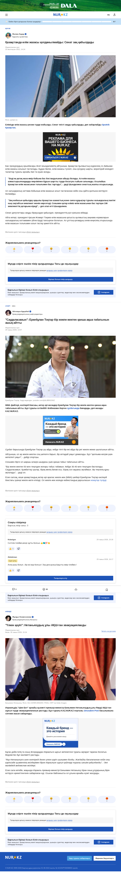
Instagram (105, 292)
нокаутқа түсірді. (99, 480)
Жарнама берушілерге (104, 858)
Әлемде (8, 611)
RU (108, 15)
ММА (13, 306)
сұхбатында (73, 408)
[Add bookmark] (107, 590)
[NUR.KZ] (60, 15)
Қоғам (7, 28)
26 (14, 510)
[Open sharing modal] (76, 589)
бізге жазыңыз (33, 232)
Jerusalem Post (91, 710)
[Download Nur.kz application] (60, 5)
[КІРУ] (114, 15)
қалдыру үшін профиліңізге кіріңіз (59, 270)
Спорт (7, 306)
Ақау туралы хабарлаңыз (79, 858)
